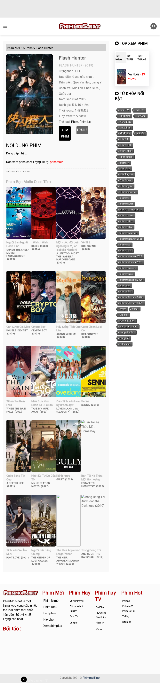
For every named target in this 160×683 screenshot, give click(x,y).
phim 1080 (126, 151)
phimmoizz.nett (128, 268)
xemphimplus (127, 332)
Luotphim (125, 127)
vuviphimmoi (127, 320)
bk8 (13, 650)
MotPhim (125, 133)
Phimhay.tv (126, 180)
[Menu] (5, 26)
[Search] (153, 26)
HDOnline (125, 121)
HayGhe (140, 115)
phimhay (124, 162)
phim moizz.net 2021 (131, 262)
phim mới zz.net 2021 (131, 303)
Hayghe (48, 619)
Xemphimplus (52, 626)
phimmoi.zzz (126, 215)
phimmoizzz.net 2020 (131, 279)
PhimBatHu (126, 156)
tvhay (123, 308)
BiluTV (139, 110)
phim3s (140, 133)
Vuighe (123, 314)
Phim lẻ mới (51, 600)
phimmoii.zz (126, 221)
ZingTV (124, 338)
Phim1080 (50, 607)
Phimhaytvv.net (128, 191)
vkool (135, 308)
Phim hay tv (126, 186)
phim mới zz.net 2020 (131, 297)
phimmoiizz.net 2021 (131, 238)
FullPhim (125, 115)
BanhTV (124, 110)
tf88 (6, 636)
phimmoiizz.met (128, 232)
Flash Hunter (23, 171)
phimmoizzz (126, 273)
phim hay (125, 168)
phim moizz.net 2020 (131, 256)
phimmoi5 (56, 162)
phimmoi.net (126, 203)
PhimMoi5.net (12, 601)
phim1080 (125, 145)
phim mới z (126, 291)
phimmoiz (125, 244)
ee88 (18, 645)
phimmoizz (126, 250)
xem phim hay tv (128, 326)
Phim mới (125, 285)
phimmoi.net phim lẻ (131, 209)
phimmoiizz (126, 227)
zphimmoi (125, 344)
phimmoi (124, 197)
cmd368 (8, 641)
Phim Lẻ (85, 122)
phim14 (124, 139)
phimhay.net (126, 174)
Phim (74, 122)
